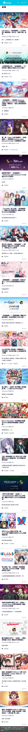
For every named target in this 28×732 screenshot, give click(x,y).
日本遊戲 (11, 470)
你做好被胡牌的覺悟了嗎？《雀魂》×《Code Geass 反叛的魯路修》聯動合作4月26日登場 (14, 604)
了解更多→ (7, 730)
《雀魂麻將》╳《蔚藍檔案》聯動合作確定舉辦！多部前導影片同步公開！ (14, 316)
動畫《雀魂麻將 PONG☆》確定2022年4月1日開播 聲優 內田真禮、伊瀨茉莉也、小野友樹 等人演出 (14, 711)
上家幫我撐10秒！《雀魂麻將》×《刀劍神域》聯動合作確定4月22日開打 (14, 67)
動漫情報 (6, 397)
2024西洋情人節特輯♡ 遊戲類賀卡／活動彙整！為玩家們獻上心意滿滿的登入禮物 (14, 351)
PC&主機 (11, 149)
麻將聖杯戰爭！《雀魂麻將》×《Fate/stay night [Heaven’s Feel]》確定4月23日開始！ (14, 174)
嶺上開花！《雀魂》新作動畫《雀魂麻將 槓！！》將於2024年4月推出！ (14, 388)
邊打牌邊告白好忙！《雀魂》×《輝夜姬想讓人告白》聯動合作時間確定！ (14, 639)
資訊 (10, 43)
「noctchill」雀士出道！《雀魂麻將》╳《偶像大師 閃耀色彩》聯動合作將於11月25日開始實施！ (14, 210)
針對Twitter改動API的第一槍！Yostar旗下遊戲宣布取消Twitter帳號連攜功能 (14, 533)
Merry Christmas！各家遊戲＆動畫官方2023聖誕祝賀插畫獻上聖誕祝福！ (13, 422)
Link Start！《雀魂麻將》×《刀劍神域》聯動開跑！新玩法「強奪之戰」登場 (14, 32)
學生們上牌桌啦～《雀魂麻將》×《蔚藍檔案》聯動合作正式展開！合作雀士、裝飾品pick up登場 (14, 246)
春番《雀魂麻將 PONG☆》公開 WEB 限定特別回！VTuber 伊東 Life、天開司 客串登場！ (14, 673)
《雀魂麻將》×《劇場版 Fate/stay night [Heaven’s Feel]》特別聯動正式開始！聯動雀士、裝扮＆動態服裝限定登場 (14, 102)
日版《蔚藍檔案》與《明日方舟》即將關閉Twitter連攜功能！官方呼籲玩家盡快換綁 (14, 458)
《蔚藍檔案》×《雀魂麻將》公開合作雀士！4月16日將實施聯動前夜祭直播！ (14, 281)
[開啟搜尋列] (18, 3)
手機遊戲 (6, 43)
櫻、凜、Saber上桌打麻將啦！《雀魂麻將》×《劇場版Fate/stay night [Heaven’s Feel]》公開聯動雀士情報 (14, 139)
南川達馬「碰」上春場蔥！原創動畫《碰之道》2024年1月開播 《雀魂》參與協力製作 (14, 568)
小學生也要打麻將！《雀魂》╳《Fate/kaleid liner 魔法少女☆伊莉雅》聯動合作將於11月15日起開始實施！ (13, 496)
